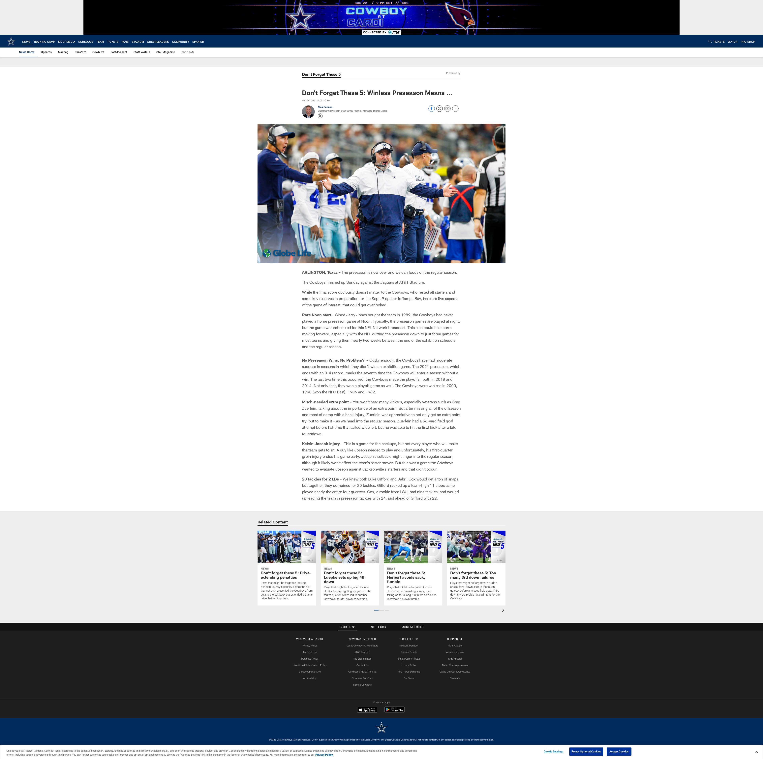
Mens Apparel (455, 645)
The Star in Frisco (362, 658)
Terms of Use (310, 652)
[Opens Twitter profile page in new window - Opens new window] (320, 116)
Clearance (455, 678)
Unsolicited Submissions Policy (310, 665)
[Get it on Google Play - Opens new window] (394, 711)
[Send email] (447, 110)
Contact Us (362, 665)
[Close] (756, 751)
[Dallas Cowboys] (381, 728)
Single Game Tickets (409, 658)
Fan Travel (409, 678)
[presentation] (503, 611)
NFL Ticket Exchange (409, 671)
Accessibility (310, 678)
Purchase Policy (309, 658)
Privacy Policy (309, 645)
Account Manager (409, 645)
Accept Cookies (619, 751)
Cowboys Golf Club (362, 678)
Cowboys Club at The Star (362, 671)
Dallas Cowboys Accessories (455, 671)
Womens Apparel (455, 652)
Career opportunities (310, 671)
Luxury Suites (409, 665)
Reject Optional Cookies (586, 751)
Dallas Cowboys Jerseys (455, 665)
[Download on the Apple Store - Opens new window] (367, 710)
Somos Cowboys (362, 684)
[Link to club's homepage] (11, 41)
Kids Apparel (455, 658)
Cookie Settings (553, 751)
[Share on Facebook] (431, 110)
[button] (376, 610)
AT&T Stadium (362, 652)
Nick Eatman (325, 107)
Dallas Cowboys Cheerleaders (362, 645)
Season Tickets (409, 652)
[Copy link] (455, 108)
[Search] (710, 41)
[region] (381, 752)
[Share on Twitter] (439, 110)
